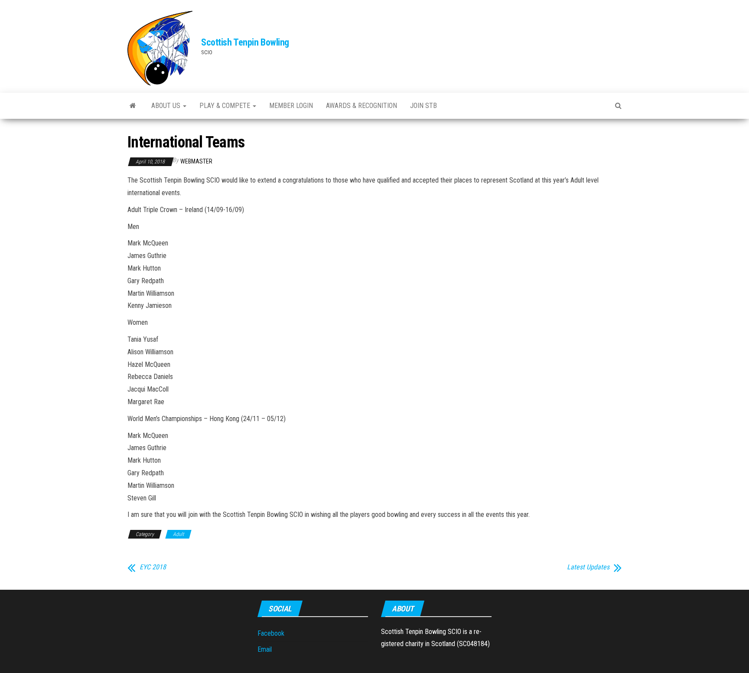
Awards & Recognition (361, 105)
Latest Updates (588, 567)
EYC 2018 (153, 567)
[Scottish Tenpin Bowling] (133, 106)
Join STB (423, 105)
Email (264, 649)
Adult (178, 534)
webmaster (196, 161)
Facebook (270, 633)
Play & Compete (225, 105)
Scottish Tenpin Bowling (245, 42)
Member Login (291, 105)
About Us (166, 105)
